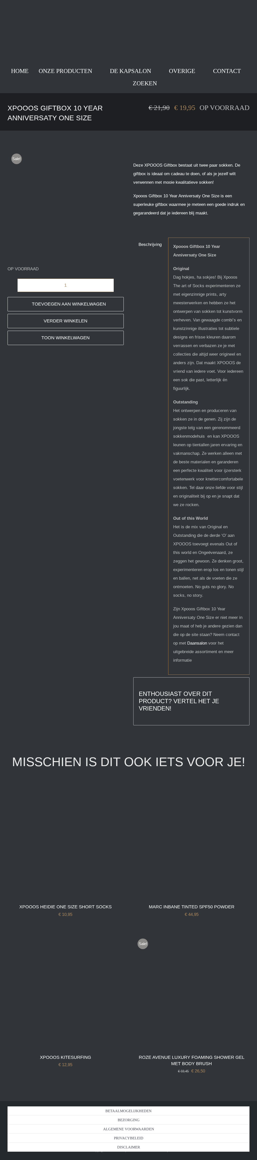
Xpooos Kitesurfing (65, 1057)
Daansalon (196, 643)
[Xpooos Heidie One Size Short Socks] (65, 787)
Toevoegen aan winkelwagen (69, 304)
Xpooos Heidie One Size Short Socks (65, 906)
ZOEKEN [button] (145, 83)
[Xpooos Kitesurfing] (65, 937)
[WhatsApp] (238, 713)
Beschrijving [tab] (150, 244)
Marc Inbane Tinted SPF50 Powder (191, 906)
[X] (238, 701)
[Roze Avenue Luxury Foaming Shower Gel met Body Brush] (191, 937)
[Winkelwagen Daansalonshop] (107, 83)
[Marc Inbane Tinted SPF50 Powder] (191, 787)
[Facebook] (238, 689)
